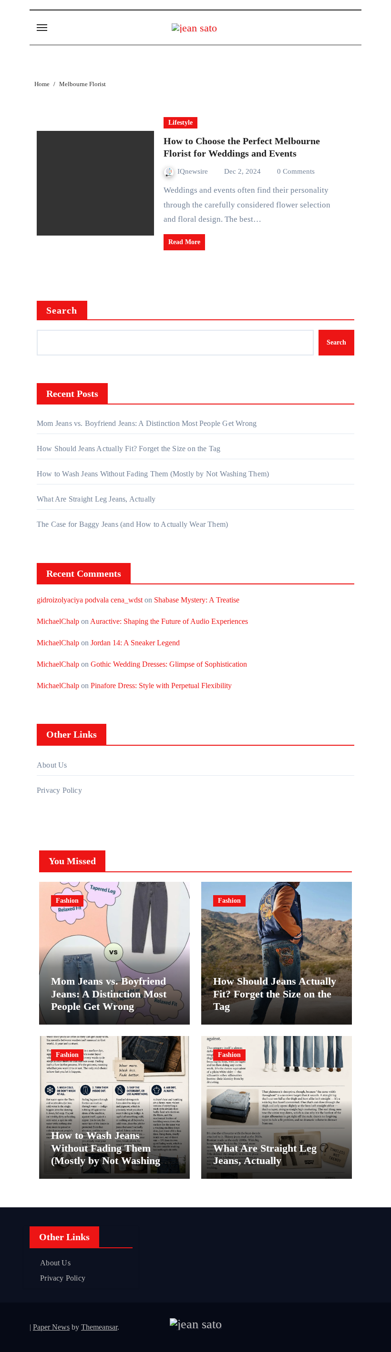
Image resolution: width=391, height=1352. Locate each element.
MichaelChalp (58, 621)
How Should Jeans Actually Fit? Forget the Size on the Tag (128, 448)
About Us (52, 765)
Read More (184, 242)
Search (62, 310)
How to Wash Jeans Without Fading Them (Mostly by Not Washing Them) (153, 474)
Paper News (51, 1327)
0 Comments (296, 171)
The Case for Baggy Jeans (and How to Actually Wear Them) (132, 524)
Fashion (67, 900)
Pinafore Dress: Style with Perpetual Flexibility (161, 685)
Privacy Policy (59, 790)
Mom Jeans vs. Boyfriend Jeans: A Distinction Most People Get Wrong (147, 423)
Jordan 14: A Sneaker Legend (135, 643)
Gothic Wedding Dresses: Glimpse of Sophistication (169, 664)
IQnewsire (193, 171)
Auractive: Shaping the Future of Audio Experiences (169, 621)
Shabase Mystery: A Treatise (196, 600)
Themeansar (99, 1327)
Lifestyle (180, 122)
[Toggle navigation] (42, 27)
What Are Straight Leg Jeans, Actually (96, 499)
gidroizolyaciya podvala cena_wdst (90, 600)
